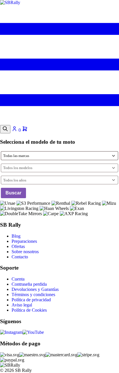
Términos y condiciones (33, 294)
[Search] (5, 129)
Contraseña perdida (29, 284)
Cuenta (18, 279)
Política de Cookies (29, 310)
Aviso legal (22, 304)
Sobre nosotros (25, 251)
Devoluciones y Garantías (35, 289)
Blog (16, 236)
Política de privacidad (31, 299)
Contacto (20, 256)
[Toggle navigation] (59, 122)
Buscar (13, 192)
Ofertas (18, 246)
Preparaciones (24, 241)
